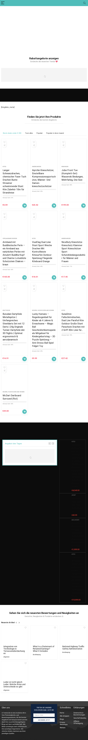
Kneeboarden (36, 166)
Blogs (62, 719)
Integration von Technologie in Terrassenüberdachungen (14, 649)
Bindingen (65, 166)
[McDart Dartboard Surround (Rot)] (14, 378)
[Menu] (3, 3)
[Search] (84, 3)
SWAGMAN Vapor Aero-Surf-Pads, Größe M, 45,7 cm (77, 504)
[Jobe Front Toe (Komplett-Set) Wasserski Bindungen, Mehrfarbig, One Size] (73, 153)
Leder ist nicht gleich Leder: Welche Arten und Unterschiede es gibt (14, 684)
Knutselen (6, 310)
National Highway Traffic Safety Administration (73, 647)
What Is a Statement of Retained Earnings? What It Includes (43, 648)
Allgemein (6, 657)
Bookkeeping (37, 654)
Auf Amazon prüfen (24, 205)
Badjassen (75, 520)
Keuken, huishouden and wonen (43, 310)
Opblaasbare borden (10, 238)
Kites (4, 166)
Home (62, 713)
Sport (74, 495)
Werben (62, 728)
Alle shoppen (64, 716)
